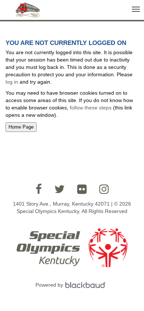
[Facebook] (38, 189)
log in (12, 82)
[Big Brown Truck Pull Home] (27, 12)
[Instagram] (104, 189)
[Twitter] (59, 189)
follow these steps (90, 108)
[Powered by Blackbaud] (87, 285)
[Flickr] (82, 189)
